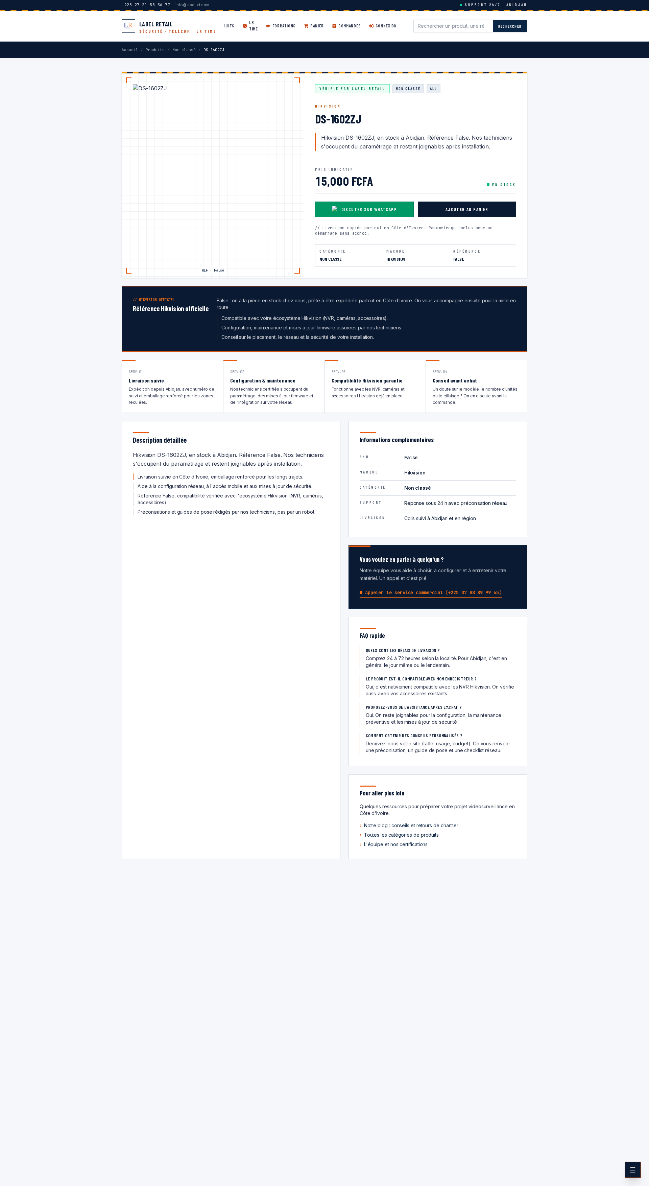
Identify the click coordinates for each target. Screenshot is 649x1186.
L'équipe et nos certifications (394, 844)
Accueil (130, 49)
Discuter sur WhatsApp (369, 209)
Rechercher (510, 26)
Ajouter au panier (467, 209)
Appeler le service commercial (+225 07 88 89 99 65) (433, 592)
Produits (155, 49)
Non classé (184, 49)
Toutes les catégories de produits (399, 835)
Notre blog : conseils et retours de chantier (409, 825)
